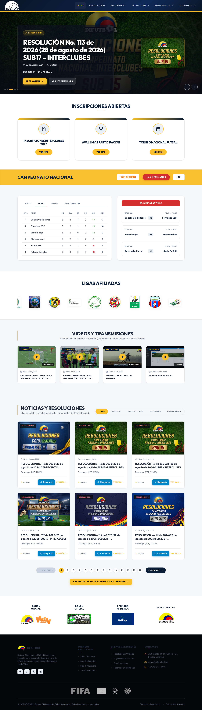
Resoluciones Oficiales (124, 654)
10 (116, 570)
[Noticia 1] (5, 89)
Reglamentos (162, 5)
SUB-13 (28, 203)
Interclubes (139, 5)
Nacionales (117, 5)
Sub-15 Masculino (88, 666)
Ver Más (43, 152)
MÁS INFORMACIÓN (156, 177)
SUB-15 (41, 203)
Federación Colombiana (124, 668)
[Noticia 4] (15, 89)
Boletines (155, 411)
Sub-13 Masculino (88, 661)
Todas (101, 411)
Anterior (47, 570)
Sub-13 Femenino (88, 656)
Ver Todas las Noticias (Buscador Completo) (99, 581)
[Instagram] (33, 671)
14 (140, 570)
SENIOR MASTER (72, 203)
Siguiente (154, 570)
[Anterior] (187, 87)
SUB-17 (54, 203)
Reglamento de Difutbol (124, 658)
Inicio (80, 5)
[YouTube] (40, 671)
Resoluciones (97, 5)
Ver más (60, 482)
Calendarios (174, 411)
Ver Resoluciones (62, 81)
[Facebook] (20, 671)
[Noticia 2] (7, 89)
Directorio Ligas (121, 663)
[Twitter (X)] (27, 671)
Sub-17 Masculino (88, 670)
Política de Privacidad (175, 704)
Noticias (116, 411)
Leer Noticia (33, 81)
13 (134, 570)
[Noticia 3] (11, 89)
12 (128, 570)
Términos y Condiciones (150, 704)
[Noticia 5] (17, 89)
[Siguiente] (195, 87)
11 (122, 570)
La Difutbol (186, 5)
